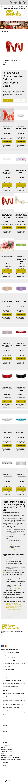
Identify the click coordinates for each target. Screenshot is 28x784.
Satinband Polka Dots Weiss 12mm (7, 475)
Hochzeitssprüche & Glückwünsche (10, 657)
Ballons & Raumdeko (10, 616)
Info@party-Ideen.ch (8, 749)
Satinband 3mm (9, 603)
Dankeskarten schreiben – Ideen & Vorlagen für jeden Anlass (14, 701)
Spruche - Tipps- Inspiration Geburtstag (11, 652)
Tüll (15, 588)
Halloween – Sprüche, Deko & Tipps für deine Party (13, 693)
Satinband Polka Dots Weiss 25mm (21, 475)
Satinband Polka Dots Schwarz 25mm (21, 389)
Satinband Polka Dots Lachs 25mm (7, 300)
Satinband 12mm (12, 604)
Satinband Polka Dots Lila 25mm (21, 300)
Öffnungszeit (5, 736)
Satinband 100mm (13, 607)
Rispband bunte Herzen (21, 171)
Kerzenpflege (5, 709)
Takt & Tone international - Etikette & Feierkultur (13, 704)
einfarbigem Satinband (19, 551)
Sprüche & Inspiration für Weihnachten (11, 686)
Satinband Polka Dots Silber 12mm (7, 431)
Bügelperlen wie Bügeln (8, 677)
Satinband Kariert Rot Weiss (7, 257)
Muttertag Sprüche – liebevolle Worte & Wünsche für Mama (14, 713)
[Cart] (24, 2)
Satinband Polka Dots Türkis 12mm (21, 431)
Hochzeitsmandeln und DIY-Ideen (10, 660)
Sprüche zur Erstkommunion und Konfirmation (13, 717)
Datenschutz (5, 719)
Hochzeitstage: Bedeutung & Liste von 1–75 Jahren (14, 663)
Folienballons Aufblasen (8, 674)
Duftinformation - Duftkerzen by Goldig (11, 707)
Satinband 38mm (13, 606)
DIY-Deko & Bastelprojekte (15, 549)
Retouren (5, 731)
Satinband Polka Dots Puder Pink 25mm (7, 345)
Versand (4, 722)
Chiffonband (21, 588)
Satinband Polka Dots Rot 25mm (7, 388)
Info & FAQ (5, 742)
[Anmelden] (20, 2)
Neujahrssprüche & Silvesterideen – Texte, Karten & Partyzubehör (13, 690)
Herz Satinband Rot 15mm (7, 127)
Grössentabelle (6, 745)
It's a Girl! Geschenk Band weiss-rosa (7, 172)
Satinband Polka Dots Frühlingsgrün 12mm (21, 259)
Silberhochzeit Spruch (7, 666)
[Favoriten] (15, 2)
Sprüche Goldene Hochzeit (8, 669)
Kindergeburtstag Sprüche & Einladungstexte (12, 654)
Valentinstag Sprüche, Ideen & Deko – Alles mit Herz (14, 683)
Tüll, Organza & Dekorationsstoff (13, 609)
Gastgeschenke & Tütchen (15, 544)
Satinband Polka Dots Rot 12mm (21, 344)
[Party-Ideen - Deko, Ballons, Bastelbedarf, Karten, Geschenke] (14, 13)
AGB (3, 728)
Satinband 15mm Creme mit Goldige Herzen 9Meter (21, 216)
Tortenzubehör (9, 611)
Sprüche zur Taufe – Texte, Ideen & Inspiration (12, 680)
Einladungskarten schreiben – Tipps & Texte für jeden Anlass (14, 697)
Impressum (5, 725)
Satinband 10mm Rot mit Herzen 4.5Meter (11, 61)
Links (4, 739)
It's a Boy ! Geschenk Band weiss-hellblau (21, 128)
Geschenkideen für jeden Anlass (13, 613)
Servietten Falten (6, 672)
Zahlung (4, 734)
